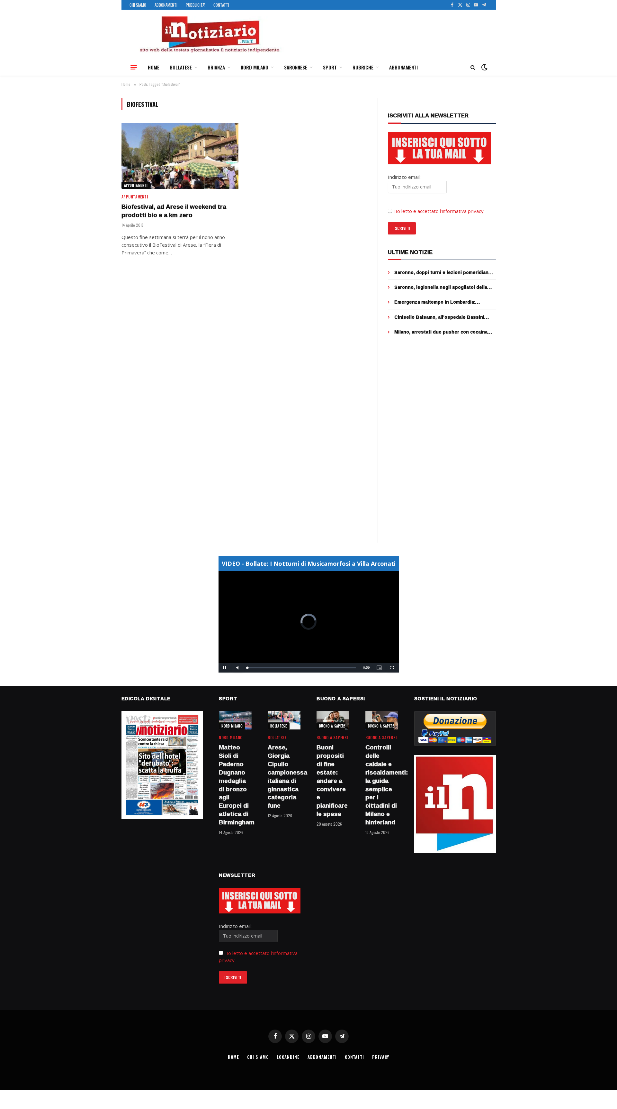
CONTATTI (221, 5)
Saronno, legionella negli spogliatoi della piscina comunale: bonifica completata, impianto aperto (440, 287)
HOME (153, 67)
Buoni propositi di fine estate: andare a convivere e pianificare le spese (332, 780)
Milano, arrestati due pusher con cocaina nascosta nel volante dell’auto (440, 332)
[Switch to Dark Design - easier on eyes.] (483, 67)
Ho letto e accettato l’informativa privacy (438, 211)
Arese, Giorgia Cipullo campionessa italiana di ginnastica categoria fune (284, 776)
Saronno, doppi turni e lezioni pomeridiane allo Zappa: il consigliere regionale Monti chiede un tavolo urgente (442, 272)
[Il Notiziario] (209, 34)
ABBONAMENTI (166, 5)
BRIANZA (216, 67)
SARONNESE (295, 67)
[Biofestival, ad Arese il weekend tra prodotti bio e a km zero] (179, 156)
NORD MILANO (254, 67)
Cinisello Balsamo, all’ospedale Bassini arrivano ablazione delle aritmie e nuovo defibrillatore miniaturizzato (439, 317)
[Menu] (133, 67)
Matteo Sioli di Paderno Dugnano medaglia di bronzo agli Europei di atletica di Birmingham (235, 784)
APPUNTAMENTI (136, 185)
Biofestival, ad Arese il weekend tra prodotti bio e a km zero (173, 211)
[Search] (473, 67)
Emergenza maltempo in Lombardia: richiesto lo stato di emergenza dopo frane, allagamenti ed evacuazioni (443, 302)
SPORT (330, 67)
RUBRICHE (363, 67)
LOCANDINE (288, 1057)
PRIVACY (380, 1057)
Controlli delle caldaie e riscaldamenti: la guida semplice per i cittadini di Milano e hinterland (381, 784)
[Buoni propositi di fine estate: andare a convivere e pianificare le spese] (333, 720)
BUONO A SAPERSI (333, 726)
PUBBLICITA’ (195, 5)
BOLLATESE (181, 67)
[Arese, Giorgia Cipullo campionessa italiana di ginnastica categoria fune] (284, 720)
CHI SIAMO (138, 5)
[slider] (301, 667)
